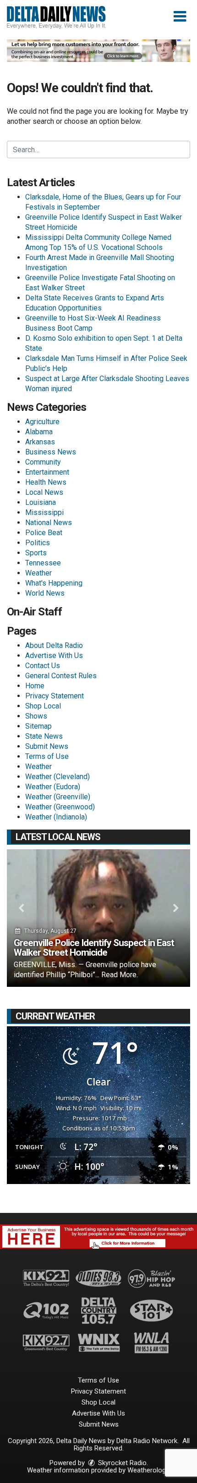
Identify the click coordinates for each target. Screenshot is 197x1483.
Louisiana (40, 502)
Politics (37, 542)
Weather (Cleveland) (57, 776)
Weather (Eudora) (52, 786)
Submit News (46, 746)
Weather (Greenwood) (60, 806)
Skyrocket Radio (121, 1463)
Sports (36, 552)
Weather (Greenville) (57, 796)
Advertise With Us (54, 655)
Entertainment (47, 472)
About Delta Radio (54, 645)
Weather (38, 573)
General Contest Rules (61, 675)
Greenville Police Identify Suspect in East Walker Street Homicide (94, 947)
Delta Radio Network (146, 1441)
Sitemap (38, 726)
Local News (44, 492)
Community (43, 462)
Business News (50, 452)
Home (34, 685)
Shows (36, 716)
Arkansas (40, 441)
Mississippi (44, 512)
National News (48, 522)
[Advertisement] (98, 50)
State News (44, 736)
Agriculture (42, 421)
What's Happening (53, 583)
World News (45, 593)
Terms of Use (47, 756)
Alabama (39, 431)
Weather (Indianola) (56, 817)
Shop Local (43, 706)
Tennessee (43, 563)
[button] (180, 16)
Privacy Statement (54, 696)
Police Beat (43, 532)
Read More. (119, 974)
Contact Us (42, 665)
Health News (45, 482)
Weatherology (148, 1470)
